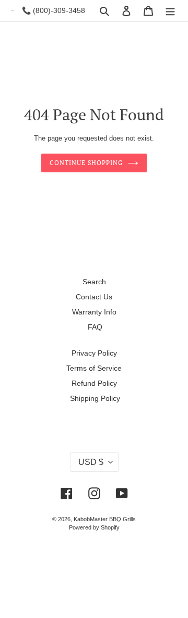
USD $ (90, 462)
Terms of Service (94, 368)
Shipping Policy (95, 398)
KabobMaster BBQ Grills (105, 519)
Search (94, 282)
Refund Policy (94, 383)
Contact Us (94, 297)
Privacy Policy (94, 353)
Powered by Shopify (94, 527)
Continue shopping (86, 163)
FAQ (95, 327)
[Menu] (170, 10)
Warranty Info (94, 312)
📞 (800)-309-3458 (53, 10)
